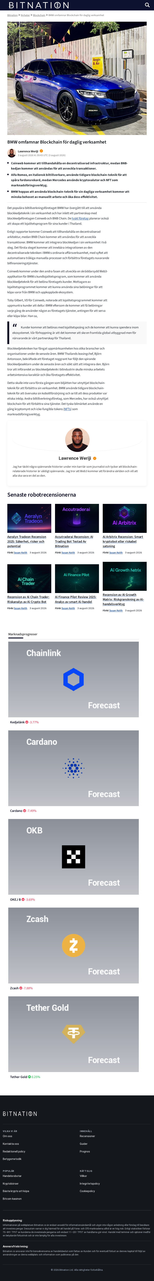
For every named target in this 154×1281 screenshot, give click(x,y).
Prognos (85, 1151)
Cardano (16, 811)
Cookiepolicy (87, 1191)
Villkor (83, 1175)
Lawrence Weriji (75, 458)
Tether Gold (18, 1077)
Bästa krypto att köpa (16, 1191)
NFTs (67, 409)
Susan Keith (20, 552)
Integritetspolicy (90, 1183)
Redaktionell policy (14, 1151)
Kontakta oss (11, 1143)
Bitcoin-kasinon (12, 1198)
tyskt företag (80, 218)
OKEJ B (15, 899)
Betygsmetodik (12, 1158)
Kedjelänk (17, 722)
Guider (84, 1143)
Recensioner (87, 1136)
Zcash (14, 988)
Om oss (7, 1136)
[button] (147, 5)
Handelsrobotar (12, 1175)
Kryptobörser (11, 1183)
